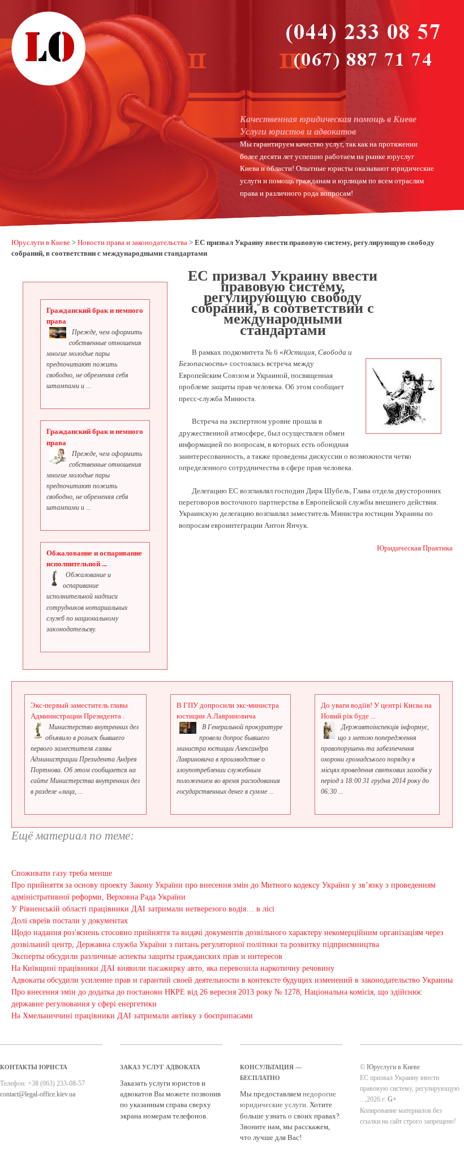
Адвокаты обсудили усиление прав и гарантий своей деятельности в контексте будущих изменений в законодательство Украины (232, 980)
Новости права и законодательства (132, 243)
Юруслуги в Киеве (40, 243)
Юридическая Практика (415, 548)
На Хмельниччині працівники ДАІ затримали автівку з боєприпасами (132, 1016)
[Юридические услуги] (48, 84)
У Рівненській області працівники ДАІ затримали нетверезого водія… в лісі (142, 909)
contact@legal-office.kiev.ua (37, 1094)
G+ (392, 1099)
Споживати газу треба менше (61, 873)
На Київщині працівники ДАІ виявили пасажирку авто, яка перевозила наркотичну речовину (172, 968)
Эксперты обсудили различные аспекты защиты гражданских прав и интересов (146, 956)
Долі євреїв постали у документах (69, 921)
